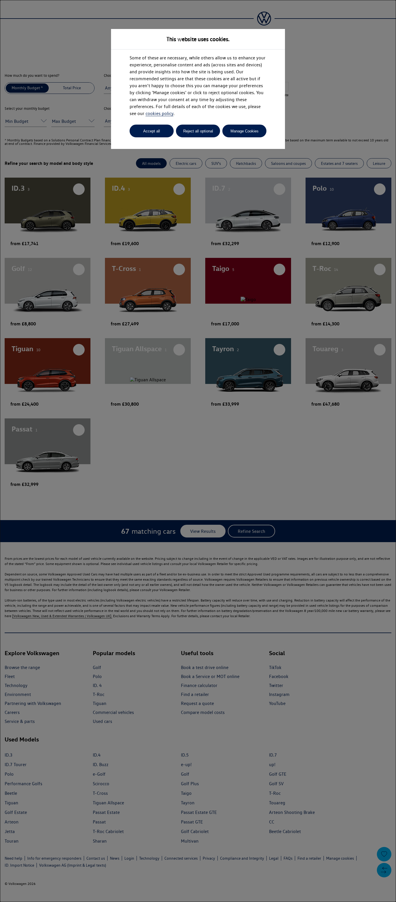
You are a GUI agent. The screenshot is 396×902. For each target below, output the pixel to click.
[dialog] (198, 451)
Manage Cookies (244, 131)
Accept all (151, 131)
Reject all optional (198, 131)
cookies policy (159, 113)
